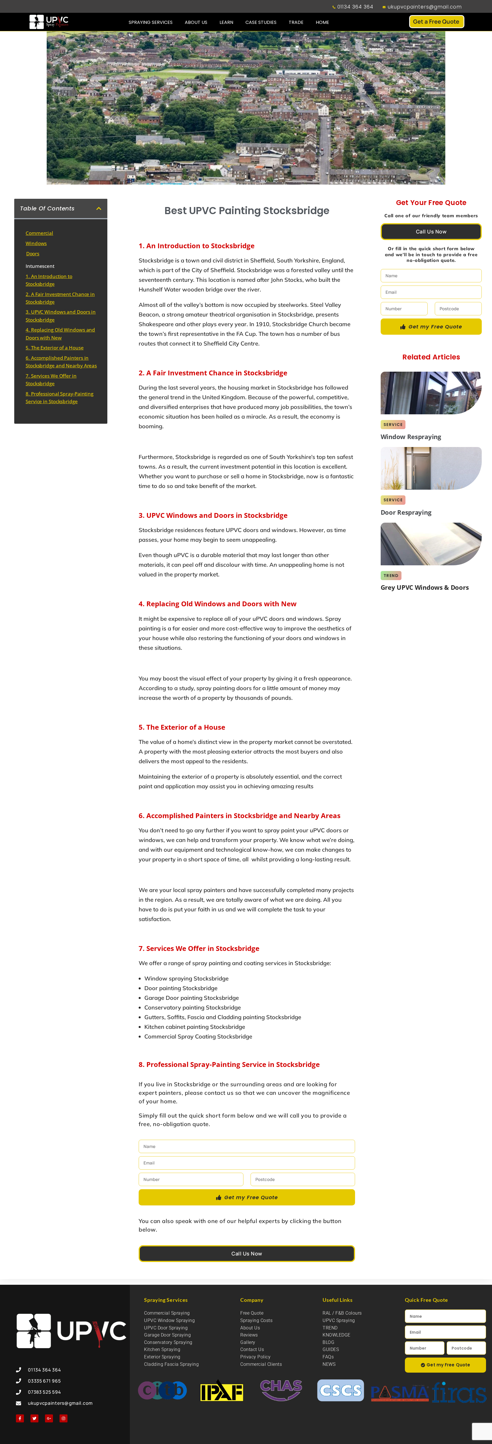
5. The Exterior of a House (54, 347)
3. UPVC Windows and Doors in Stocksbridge (61, 316)
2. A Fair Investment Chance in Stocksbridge (60, 298)
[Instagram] (63, 1418)
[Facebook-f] (20, 1418)
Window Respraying (411, 436)
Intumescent (40, 266)
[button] (99, 208)
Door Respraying (406, 512)
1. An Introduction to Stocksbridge (49, 280)
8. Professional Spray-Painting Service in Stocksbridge (59, 397)
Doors (33, 253)
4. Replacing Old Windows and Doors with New (60, 333)
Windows (36, 243)
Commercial (39, 233)
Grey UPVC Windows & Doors (425, 587)
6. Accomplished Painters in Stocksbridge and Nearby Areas (61, 362)
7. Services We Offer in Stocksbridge (51, 380)
